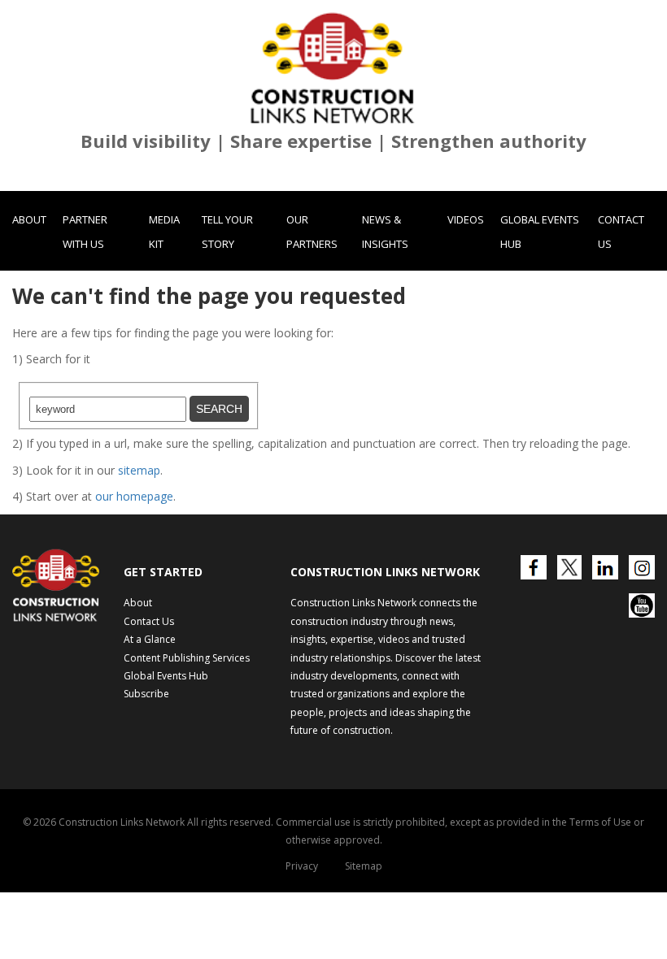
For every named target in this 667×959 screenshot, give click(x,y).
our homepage (134, 496)
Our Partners (312, 231)
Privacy (302, 866)
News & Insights (385, 231)
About (29, 219)
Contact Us (621, 231)
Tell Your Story (227, 231)
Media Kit (164, 231)
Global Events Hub (539, 231)
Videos (465, 219)
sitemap (139, 470)
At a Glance (150, 639)
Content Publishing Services (187, 658)
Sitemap (363, 866)
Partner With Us (85, 231)
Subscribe (146, 694)
